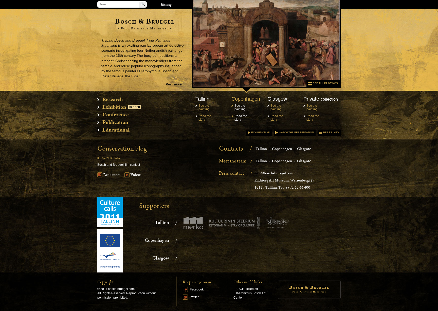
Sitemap (166, 5)
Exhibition (114, 108)
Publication (115, 123)
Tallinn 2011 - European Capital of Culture (110, 212)
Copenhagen (282, 149)
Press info (331, 132)
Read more (111, 175)
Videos (136, 175)
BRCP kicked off (246, 289)
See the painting (204, 107)
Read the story (204, 117)
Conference (115, 115)
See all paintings (325, 83)
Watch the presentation (296, 132)
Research (112, 100)
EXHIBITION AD (260, 132)
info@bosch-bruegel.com (273, 174)
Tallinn (261, 149)
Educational (116, 130)
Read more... (175, 84)
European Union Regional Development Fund (110, 250)
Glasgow (304, 149)
